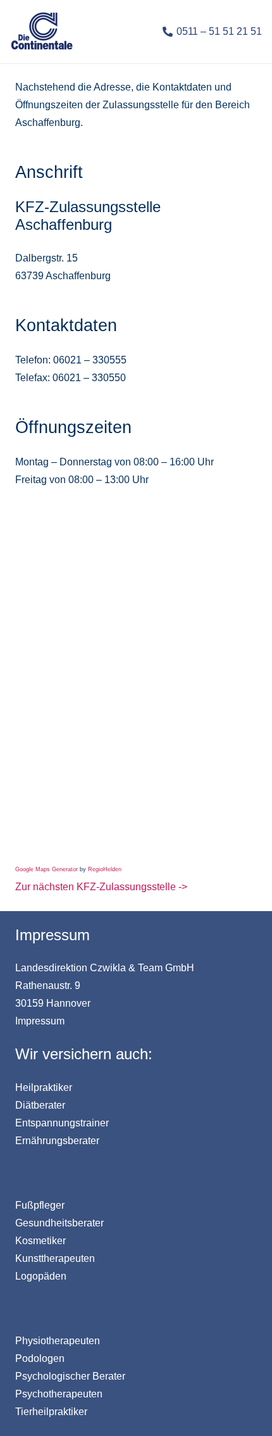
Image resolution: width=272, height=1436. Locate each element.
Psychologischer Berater (70, 1376)
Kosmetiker (40, 1240)
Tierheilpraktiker (51, 1411)
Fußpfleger (40, 1205)
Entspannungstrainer (62, 1123)
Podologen (40, 1358)
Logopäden (40, 1276)
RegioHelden (104, 869)
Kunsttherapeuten (55, 1258)
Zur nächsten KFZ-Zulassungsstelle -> (101, 886)
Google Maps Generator (46, 869)
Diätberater (40, 1105)
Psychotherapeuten (58, 1394)
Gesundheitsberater (59, 1223)
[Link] (41, 32)
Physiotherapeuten (57, 1340)
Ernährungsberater (57, 1140)
